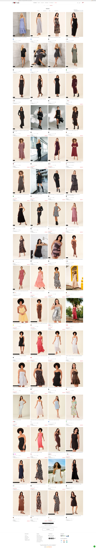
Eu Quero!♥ (48, 529)
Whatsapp (94, 546)
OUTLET (56, 2)
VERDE (13, 196)
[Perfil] (79, 2)
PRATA (15, 421)
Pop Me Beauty (51, 2)
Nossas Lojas (26, 536)
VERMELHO (13, 421)
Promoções (26, 538)
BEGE (48, 517)
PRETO (14, 100)
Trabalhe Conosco (27, 540)
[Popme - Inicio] (16, 2)
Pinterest (51, 538)
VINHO (13, 163)
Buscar (77, 2)
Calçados (42, 2)
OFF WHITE (66, 100)
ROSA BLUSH (66, 163)
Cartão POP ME (27, 537)
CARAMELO (14, 292)
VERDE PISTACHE (14, 485)
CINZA (48, 228)
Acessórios (46, 2)
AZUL (48, 421)
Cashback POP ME (27, 539)
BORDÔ (68, 100)
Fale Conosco (38, 535)
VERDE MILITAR (67, 100)
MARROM (13, 100)
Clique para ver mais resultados (48, 523)
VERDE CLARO (66, 421)
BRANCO (48, 357)
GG (19, 40)
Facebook (53, 538)
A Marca (26, 535)
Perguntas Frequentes (40, 536)
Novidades (35, 2)
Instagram (49, 538)
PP (13, 40)
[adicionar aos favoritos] (29, 12)
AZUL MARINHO (13, 485)
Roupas (39, 2)
